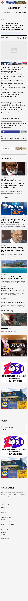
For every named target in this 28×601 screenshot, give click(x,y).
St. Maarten (4, 507)
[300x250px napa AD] (14, 398)
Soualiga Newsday (16, 12)
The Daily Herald (6, 12)
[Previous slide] (23, 311)
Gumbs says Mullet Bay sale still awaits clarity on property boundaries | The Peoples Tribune (13, 277)
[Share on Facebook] (21, 38)
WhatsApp (4, 534)
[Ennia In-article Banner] (14, 148)
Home (2, 19)
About (2, 502)
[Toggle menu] (2, 7)
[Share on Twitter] (23, 38)
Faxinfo (24, 12)
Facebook (3, 530)
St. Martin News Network (9, 19)
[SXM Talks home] (14, 8)
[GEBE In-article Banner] (14, 131)
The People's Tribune (6, 522)
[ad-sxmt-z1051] (14, 372)
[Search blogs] (25, 7)
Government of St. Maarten (8, 524)
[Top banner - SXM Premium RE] (14, 2)
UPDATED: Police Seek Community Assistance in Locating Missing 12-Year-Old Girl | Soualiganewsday (13, 289)
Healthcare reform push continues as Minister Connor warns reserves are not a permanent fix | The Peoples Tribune (12, 183)
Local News (18, 33)
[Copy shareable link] (18, 38)
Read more (6, 197)
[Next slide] (26, 311)
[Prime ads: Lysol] (14, 345)
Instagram (4, 532)
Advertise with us (5, 505)
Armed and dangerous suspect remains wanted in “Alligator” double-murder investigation (13, 301)
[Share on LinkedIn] (26, 38)
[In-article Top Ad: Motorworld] (14, 63)
